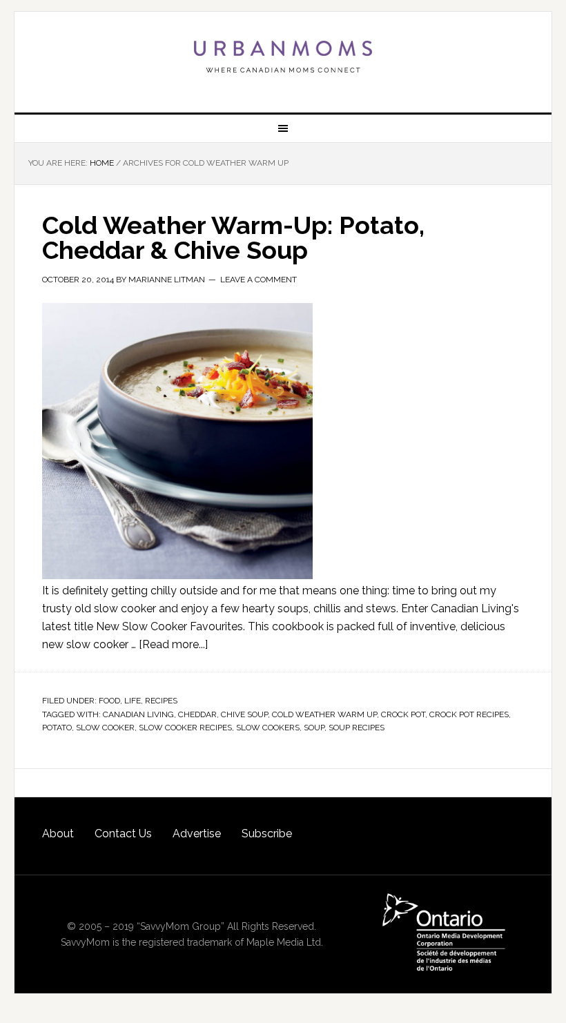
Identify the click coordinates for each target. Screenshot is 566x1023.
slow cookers (268, 727)
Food (109, 700)
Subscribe (267, 833)
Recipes (161, 700)
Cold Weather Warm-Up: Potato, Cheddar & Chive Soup (233, 237)
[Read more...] (173, 644)
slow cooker (105, 727)
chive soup (244, 714)
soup (314, 727)
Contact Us (123, 833)
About (58, 833)
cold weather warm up (324, 714)
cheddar (197, 714)
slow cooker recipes (185, 727)
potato (57, 727)
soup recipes (356, 727)
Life (132, 700)
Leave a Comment (258, 279)
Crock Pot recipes (469, 714)
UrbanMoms (283, 57)
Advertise (197, 833)
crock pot (403, 714)
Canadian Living (138, 714)
